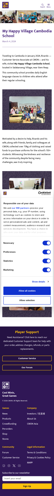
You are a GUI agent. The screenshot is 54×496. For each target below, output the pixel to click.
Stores (5, 439)
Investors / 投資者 (36, 414)
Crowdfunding (9, 424)
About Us (31, 419)
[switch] (46, 252)
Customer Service (27, 358)
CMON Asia (32, 424)
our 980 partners (20, 208)
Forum (5, 453)
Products (6, 419)
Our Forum (27, 368)
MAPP (30, 463)
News (5, 414)
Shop (4, 434)
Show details (38, 281)
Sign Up (27, 486)
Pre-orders (7, 429)
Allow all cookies (27, 291)
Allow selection (27, 300)
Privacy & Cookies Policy (38, 458)
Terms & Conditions (37, 453)
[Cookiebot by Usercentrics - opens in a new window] (38, 193)
